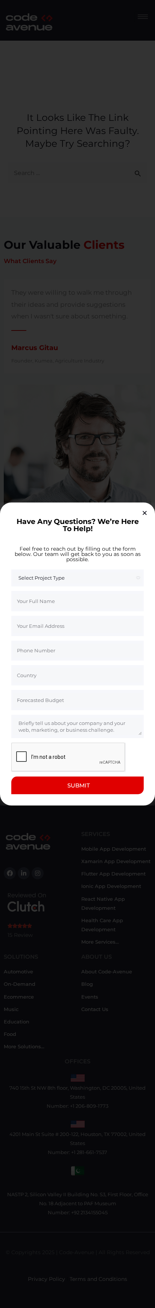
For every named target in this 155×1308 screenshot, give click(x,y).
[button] (144, 513)
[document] (77, 654)
